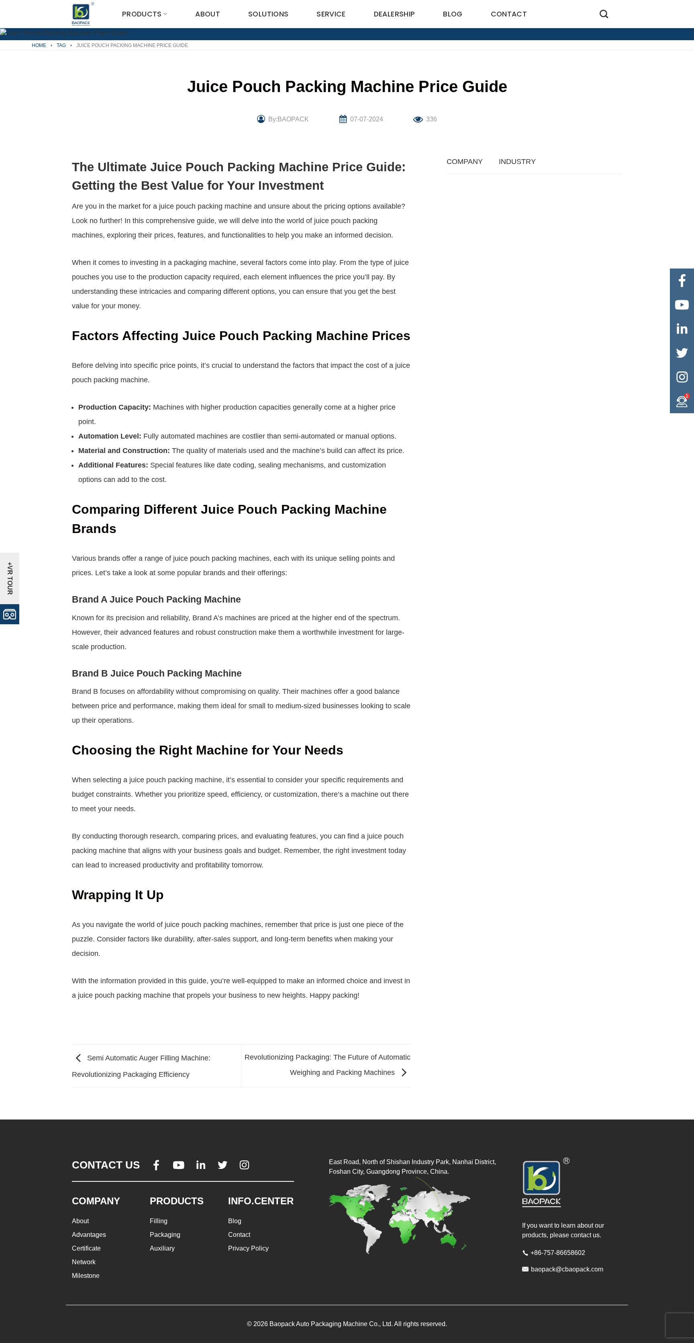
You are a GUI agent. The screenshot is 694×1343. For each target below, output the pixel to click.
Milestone (86, 1275)
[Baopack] (84, 14)
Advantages (89, 1234)
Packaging (165, 1234)
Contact (509, 14)
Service (330, 14)
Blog (452, 14)
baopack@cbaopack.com (567, 1269)
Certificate (86, 1248)
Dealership (394, 14)
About (207, 14)
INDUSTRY (517, 162)
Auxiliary (162, 1248)
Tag (61, 45)
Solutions (268, 14)
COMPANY (465, 162)
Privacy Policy (248, 1248)
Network (84, 1262)
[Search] (604, 14)
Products (142, 14)
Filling (158, 1221)
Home (39, 45)
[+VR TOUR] (9, 613)
